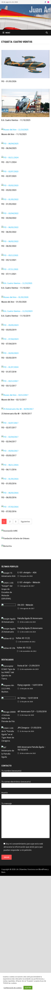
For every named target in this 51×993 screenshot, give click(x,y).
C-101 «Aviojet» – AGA (26, 572)
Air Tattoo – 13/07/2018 (27, 698)
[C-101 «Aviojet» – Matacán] (8, 582)
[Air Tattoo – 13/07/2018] (8, 698)
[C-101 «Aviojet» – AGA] (8, 572)
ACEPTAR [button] (28, 988)
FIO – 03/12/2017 (8, 385)
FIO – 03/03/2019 (8, 358)
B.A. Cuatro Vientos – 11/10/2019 (15, 316)
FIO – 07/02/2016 (8, 511)
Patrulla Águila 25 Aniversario (29, 628)
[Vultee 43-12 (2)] (7, 638)
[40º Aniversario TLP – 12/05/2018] (8, 711)
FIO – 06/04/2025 (8, 148)
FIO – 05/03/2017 (8, 455)
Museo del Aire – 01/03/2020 (13, 302)
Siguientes (25, 521)
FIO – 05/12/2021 (8, 260)
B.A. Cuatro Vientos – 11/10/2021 (15, 288)
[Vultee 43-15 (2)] (8, 648)
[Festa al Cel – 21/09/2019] (8, 666)
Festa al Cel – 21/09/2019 (28, 665)
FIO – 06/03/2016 (8, 497)
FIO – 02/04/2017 (8, 441)
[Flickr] (48, 2)
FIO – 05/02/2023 (8, 190)
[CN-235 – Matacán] (8, 605)
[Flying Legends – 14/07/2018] (8, 685)
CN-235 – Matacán (25, 605)
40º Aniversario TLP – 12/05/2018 (31, 711)
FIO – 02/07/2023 (8, 176)
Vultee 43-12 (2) (23, 638)
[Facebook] (45, 2)
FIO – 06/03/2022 (8, 232)
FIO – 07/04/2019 (8, 343)
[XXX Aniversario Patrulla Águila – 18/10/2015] (8, 747)
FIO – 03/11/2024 (8, 162)
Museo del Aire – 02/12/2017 (13, 399)
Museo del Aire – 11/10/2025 (13, 134)
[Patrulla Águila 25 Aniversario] (8, 628)
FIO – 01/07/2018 (8, 371)
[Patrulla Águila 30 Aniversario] (8, 618)
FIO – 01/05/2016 (8, 483)
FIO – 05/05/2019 (8, 329)
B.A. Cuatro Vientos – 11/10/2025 (15, 120)
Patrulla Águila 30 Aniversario (29, 618)
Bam (3, 872)
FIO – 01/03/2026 (8, 81)
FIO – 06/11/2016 (8, 469)
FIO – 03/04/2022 (8, 218)
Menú (7, 32)
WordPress (43, 869)
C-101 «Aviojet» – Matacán (28, 582)
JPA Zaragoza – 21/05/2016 (29, 727)
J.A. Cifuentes (21, 869)
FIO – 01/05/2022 (8, 204)
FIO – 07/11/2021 (8, 274)
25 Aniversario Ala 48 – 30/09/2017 (16, 413)
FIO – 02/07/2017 (8, 427)
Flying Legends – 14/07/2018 (29, 685)
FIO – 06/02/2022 (8, 246)
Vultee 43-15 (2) (24, 647)
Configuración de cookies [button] (13, 988)
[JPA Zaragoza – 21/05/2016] (8, 728)
